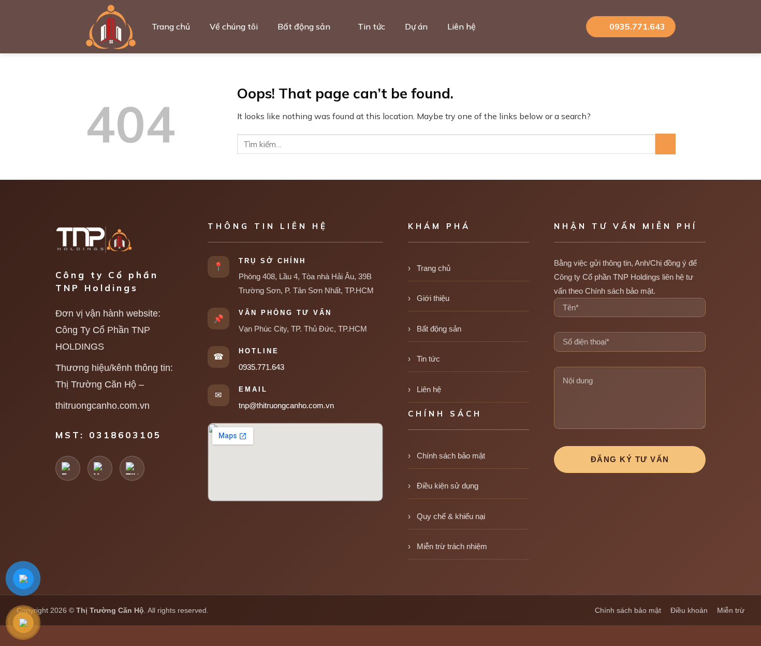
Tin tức (371, 26)
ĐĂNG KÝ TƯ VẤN (630, 459)
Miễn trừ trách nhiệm (452, 546)
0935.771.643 (261, 367)
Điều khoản (689, 610)
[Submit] (665, 144)
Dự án (416, 26)
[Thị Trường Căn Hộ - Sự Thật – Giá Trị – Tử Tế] (110, 27)
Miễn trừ (730, 610)
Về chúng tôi (234, 26)
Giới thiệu (433, 298)
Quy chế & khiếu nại (451, 516)
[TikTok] (132, 468)
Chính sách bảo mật (451, 455)
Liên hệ (461, 26)
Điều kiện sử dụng (447, 485)
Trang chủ (171, 26)
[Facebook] (67, 468)
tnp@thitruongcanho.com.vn (286, 405)
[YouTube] (99, 468)
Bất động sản (303, 26)
